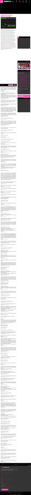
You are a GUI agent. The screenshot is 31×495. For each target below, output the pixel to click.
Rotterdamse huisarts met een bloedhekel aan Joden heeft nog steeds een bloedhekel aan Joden (23, 86)
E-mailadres (3, 485)
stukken (15, 492)
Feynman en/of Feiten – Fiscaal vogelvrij (22, 76)
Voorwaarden (15, 464)
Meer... (19, 93)
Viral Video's (11, 492)
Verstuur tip (5, 489)
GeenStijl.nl (11, 494)
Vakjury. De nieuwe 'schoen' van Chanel (22, 79)
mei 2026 (19, 92)
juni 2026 (19, 91)
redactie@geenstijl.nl (16, 470)
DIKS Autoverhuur (21, 492)
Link (1, 478)
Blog (17, 492)
